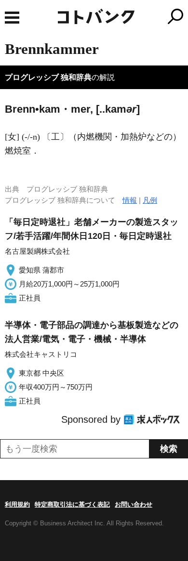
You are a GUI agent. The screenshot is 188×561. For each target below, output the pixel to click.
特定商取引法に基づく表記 (72, 504)
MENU (12, 17)
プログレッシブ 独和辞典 (48, 77)
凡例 (150, 200)
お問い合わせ (133, 504)
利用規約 (17, 504)
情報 (129, 200)
